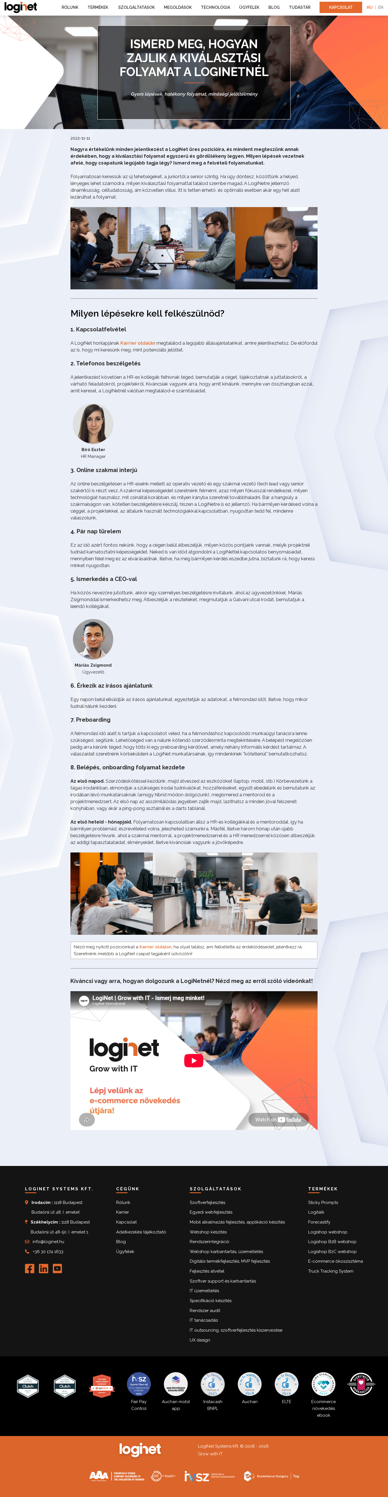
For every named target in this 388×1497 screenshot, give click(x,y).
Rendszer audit (205, 1310)
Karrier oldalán (137, 343)
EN (380, 7)
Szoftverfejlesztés (207, 1202)
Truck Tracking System (330, 1271)
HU (370, 7)
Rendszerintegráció (209, 1241)
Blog (274, 7)
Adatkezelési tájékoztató (141, 1232)
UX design (200, 1340)
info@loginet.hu (48, 1241)
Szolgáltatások (136, 7)
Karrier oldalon (155, 946)
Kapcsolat (341, 7)
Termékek (98, 7)
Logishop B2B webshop (332, 1241)
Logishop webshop (327, 1232)
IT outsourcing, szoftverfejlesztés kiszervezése (236, 1330)
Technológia (215, 7)
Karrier (122, 1212)
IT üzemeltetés (204, 1290)
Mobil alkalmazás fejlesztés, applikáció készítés (237, 1222)
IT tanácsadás (204, 1320)
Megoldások (178, 7)
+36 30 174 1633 (48, 1251)
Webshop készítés (208, 1232)
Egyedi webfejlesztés (211, 1212)
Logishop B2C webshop (332, 1251)
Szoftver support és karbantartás (223, 1281)
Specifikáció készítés (210, 1300)
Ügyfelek (249, 7)
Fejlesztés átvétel (207, 1271)
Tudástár (299, 7)
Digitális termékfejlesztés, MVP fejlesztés (230, 1261)
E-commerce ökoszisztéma (335, 1261)
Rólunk (70, 7)
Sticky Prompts (323, 1202)
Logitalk (316, 1212)
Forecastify (319, 1222)
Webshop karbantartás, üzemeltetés (226, 1251)
